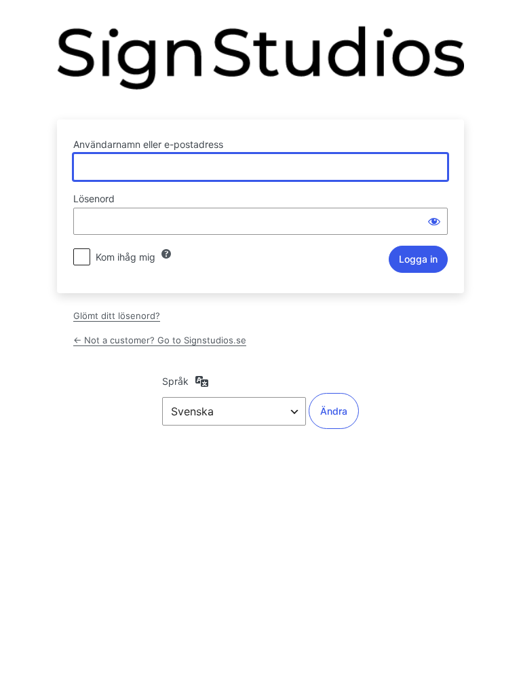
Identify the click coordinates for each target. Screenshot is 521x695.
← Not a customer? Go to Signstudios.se (159, 340)
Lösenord (94, 198)
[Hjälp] (166, 254)
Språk (175, 381)
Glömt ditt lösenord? (116, 315)
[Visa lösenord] (434, 221)
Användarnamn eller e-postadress (148, 144)
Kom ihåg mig (125, 257)
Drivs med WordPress (260, 64)
